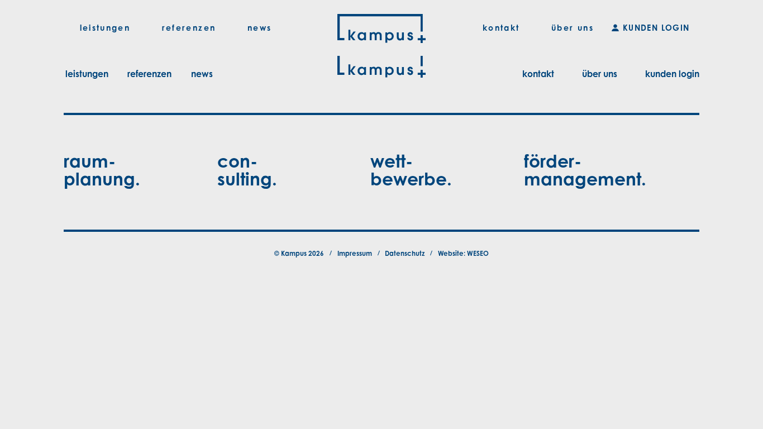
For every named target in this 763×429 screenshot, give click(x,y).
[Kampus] (381, 28)
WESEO (478, 253)
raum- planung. (102, 169)
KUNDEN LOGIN (656, 27)
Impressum (354, 253)
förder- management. (585, 169)
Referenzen (149, 74)
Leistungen (86, 74)
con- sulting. (247, 169)
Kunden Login (672, 74)
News (202, 74)
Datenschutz (405, 253)
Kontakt (538, 74)
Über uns (599, 74)
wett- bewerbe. (411, 169)
